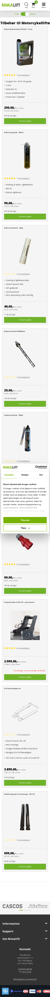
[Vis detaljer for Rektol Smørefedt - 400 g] (25, 251)
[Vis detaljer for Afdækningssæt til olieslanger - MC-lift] (25, 817)
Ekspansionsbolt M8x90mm (14, 331)
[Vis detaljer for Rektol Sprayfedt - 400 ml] (25, 155)
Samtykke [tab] (9, 475)
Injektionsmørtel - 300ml (13, 415)
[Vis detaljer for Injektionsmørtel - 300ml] (25, 438)
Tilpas (23, 528)
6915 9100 (26, 972)
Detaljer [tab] (25, 475)
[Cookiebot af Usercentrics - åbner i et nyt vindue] (35, 467)
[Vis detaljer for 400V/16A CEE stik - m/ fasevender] (25, 541)
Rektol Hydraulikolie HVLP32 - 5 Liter (18, 29)
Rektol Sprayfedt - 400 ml (13, 132)
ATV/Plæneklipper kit (12, 688)
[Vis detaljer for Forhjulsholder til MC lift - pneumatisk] (25, 625)
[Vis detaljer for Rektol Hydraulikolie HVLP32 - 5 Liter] (25, 52)
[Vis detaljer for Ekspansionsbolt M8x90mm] (25, 354)
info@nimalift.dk (25, 969)
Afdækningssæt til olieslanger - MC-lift (19, 794)
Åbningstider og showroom (25, 979)
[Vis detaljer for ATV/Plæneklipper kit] (25, 712)
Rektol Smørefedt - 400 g (13, 228)
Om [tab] (41, 475)
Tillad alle (25, 520)
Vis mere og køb (25, 121)
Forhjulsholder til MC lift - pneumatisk (19, 602)
